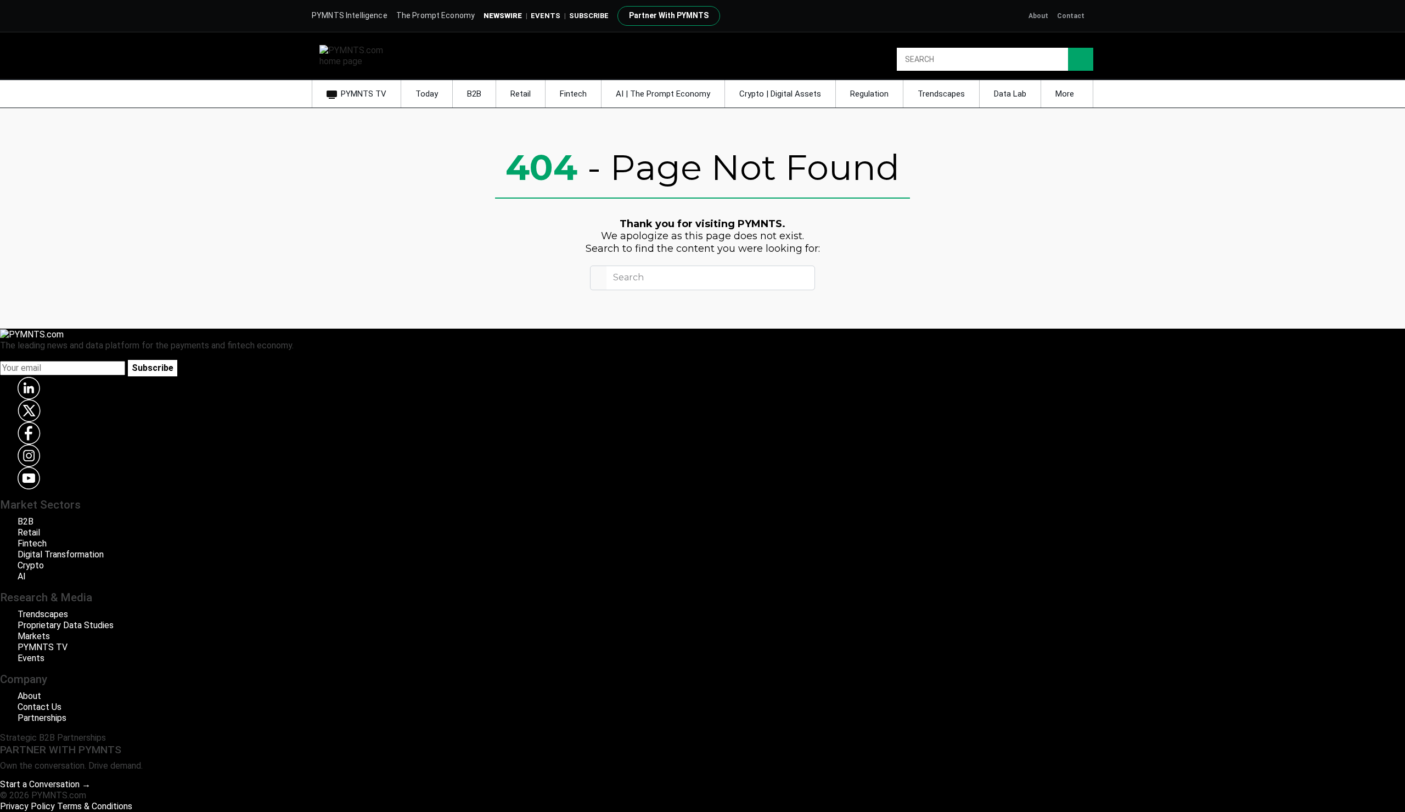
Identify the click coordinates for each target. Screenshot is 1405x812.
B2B (474, 94)
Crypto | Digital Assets (780, 94)
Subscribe (152, 368)
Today (426, 94)
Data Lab (1010, 94)
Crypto (31, 565)
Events (545, 16)
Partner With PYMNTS (669, 15)
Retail (520, 94)
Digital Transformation (61, 554)
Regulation (869, 94)
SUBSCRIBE (589, 16)
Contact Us (39, 707)
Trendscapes (941, 94)
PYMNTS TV (363, 94)
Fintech (573, 94)
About (1038, 16)
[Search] (1080, 59)
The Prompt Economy (435, 15)
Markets (34, 636)
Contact (1070, 16)
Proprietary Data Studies (66, 625)
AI (22, 576)
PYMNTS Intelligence (349, 15)
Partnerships (42, 718)
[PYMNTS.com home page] (355, 55)
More (1065, 94)
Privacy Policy (27, 806)
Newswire (503, 16)
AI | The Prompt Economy (663, 94)
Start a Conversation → (45, 784)
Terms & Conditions (94, 806)
